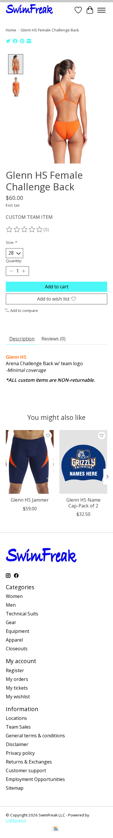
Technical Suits (22, 613)
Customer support (26, 770)
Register (15, 670)
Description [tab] (21, 338)
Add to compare (24, 310)
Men (11, 605)
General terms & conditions (35, 735)
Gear (11, 622)
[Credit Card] (55, 829)
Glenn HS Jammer (30, 500)
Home (11, 30)
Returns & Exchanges (29, 762)
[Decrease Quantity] (11, 271)
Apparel (14, 640)
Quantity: (14, 260)
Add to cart (56, 286)
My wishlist (18, 696)
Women (14, 596)
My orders (17, 679)
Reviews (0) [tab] (53, 338)
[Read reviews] (24, 229)
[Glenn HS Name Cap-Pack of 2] (83, 462)
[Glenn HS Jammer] (30, 462)
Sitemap (14, 788)
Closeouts (17, 648)
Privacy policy (20, 753)
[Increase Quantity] (23, 271)
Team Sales (18, 727)
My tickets (17, 688)
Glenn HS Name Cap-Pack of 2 (83, 503)
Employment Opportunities (35, 779)
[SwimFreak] (29, 10)
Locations (16, 718)
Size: (11, 242)
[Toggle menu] (101, 10)
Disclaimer (17, 744)
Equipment (17, 631)
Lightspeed (16, 820)
